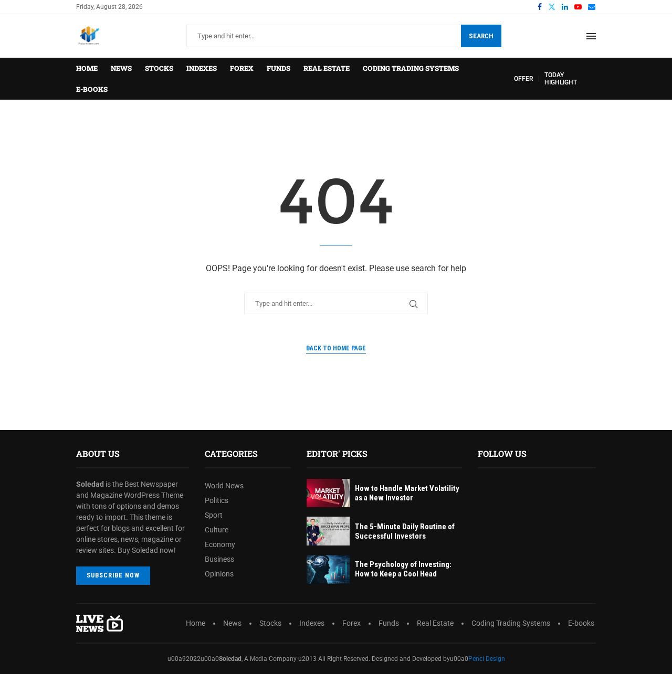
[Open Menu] (591, 36)
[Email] (591, 7)
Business (219, 559)
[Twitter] (552, 7)
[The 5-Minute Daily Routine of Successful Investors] (328, 531)
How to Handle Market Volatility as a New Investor (407, 493)
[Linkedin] (565, 7)
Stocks (159, 68)
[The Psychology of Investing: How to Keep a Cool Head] (328, 569)
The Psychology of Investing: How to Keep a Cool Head (403, 569)
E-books (92, 89)
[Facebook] (539, 7)
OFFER (523, 78)
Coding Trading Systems (411, 68)
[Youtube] (578, 7)
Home (87, 68)
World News (224, 485)
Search (481, 36)
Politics (216, 500)
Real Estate (326, 68)
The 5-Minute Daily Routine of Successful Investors (405, 531)
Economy (220, 544)
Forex (242, 68)
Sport (214, 515)
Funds (278, 68)
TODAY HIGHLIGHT (560, 78)
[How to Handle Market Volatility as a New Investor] (328, 493)
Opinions (219, 573)
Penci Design (486, 658)
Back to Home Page (336, 348)
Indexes (201, 68)
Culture (216, 529)
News (121, 68)
